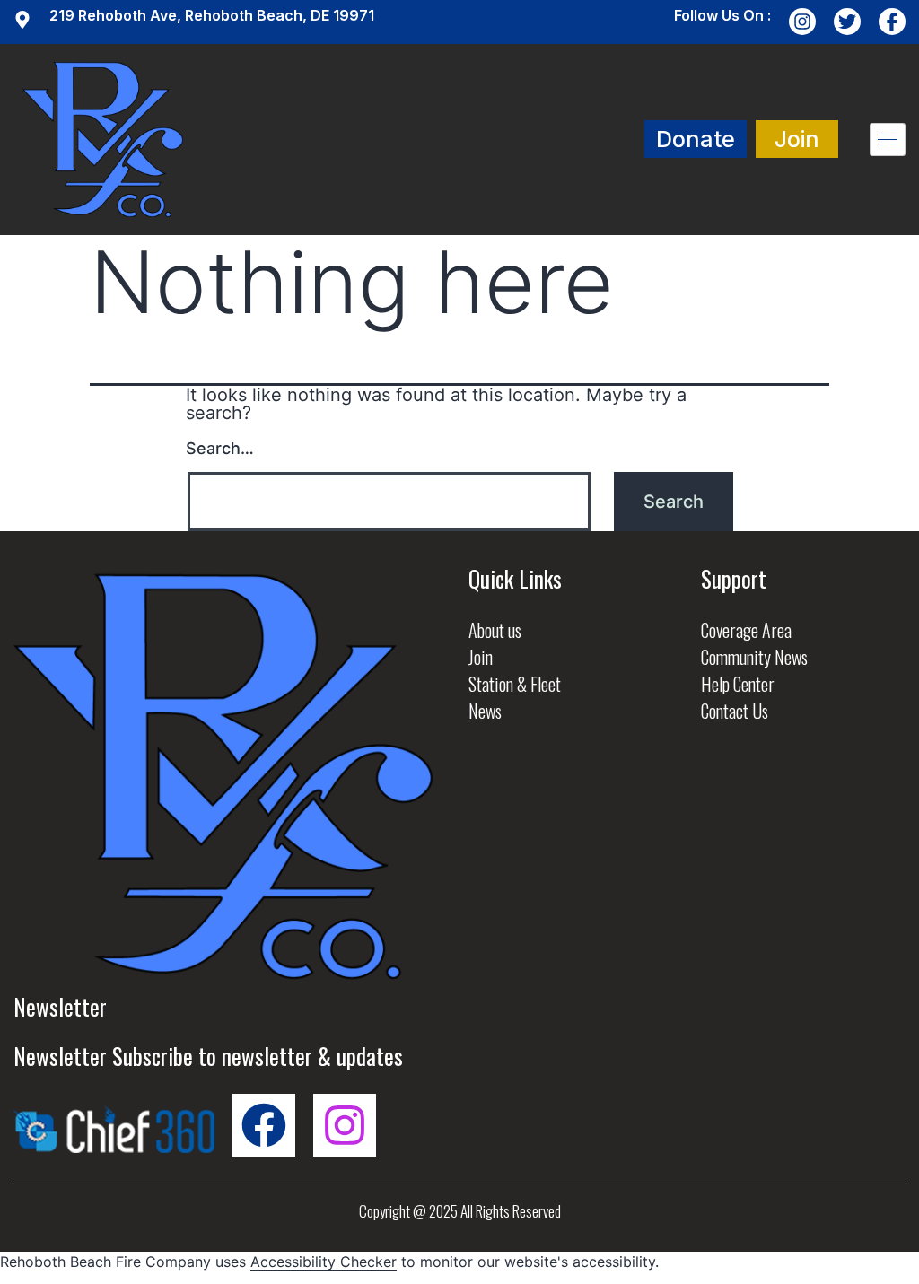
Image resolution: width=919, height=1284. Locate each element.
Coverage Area (746, 629)
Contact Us (734, 710)
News (485, 710)
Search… (220, 448)
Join (480, 656)
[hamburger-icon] (888, 139)
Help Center (738, 683)
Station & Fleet (514, 683)
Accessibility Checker (323, 1262)
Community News (754, 656)
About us (494, 629)
